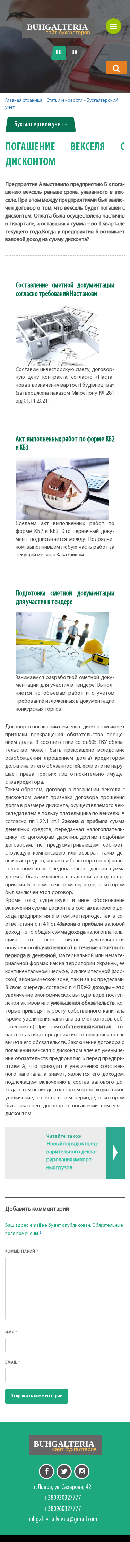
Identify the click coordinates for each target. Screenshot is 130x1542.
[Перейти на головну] (58, 28)
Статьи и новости (64, 100)
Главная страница (23, 100)
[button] (116, 68)
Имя (11, 1332)
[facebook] (46, 1471)
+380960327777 (62, 1509)
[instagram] (81, 1471)
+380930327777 (62, 1498)
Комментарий (22, 1251)
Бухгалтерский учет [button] (39, 124)
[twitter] (64, 1471)
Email (12, 1362)
